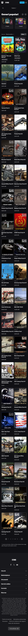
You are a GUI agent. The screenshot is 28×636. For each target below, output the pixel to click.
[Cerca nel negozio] (3, 8)
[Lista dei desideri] (12, 38)
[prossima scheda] (25, 14)
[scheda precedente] (23, 14)
